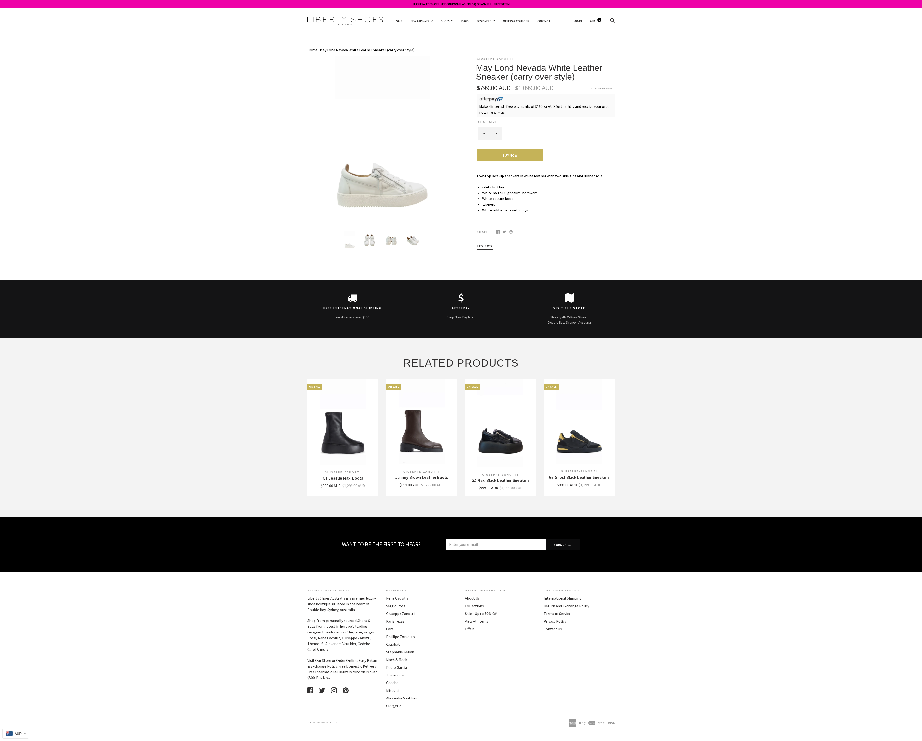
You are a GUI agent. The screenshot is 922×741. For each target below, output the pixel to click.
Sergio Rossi (396, 605)
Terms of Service (557, 613)
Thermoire (395, 675)
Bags (465, 21)
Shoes (445, 21)
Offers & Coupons (516, 21)
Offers (470, 629)
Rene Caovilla (397, 598)
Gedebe (392, 682)
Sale (399, 21)
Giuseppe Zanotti (400, 613)
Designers (484, 21)
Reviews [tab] (485, 246)
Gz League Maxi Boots (343, 478)
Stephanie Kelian (400, 652)
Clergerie (393, 705)
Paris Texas (395, 621)
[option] (382, 140)
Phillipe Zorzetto (400, 636)
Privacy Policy (555, 621)
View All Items (476, 621)
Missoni (392, 690)
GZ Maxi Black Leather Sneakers (500, 480)
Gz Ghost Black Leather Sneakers (579, 477)
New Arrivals (420, 21)
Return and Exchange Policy (566, 605)
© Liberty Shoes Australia (322, 722)
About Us (472, 598)
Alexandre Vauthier (401, 698)
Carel (390, 629)
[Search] (612, 21)
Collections (474, 605)
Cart (595, 21)
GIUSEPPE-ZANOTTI (495, 58)
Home (312, 50)
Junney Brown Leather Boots (421, 477)
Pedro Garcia (396, 667)
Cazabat (393, 644)
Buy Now (510, 155)
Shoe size (487, 122)
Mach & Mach (396, 659)
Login (578, 21)
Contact (543, 21)
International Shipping (563, 598)
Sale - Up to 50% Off (481, 613)
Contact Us (553, 629)
